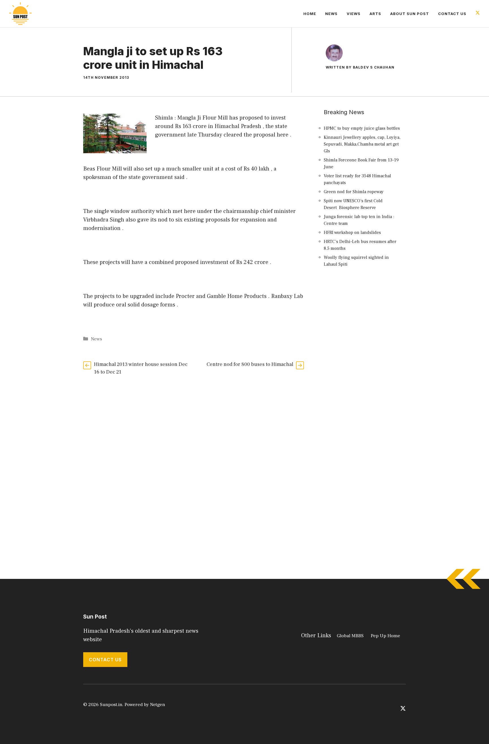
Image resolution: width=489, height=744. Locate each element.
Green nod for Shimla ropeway (354, 192)
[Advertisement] (363, 375)
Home (309, 13)
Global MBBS (350, 636)
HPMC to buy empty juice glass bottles (362, 128)
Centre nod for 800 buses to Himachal (250, 364)
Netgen (157, 705)
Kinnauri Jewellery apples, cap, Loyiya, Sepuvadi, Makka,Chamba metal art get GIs (362, 144)
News (331, 13)
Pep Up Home (385, 636)
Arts (375, 13)
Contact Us (452, 13)
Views (354, 13)
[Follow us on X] (477, 13)
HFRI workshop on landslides (352, 232)
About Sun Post (409, 13)
